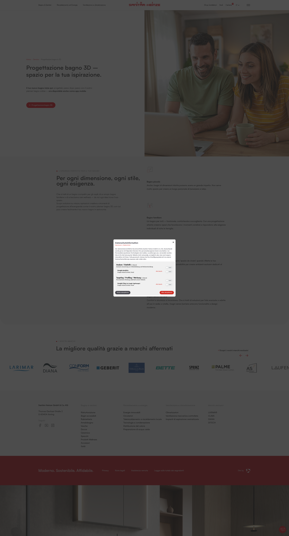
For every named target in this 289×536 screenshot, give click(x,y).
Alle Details (159, 271)
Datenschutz (126, 245)
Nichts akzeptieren (123, 292)
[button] (167, 268)
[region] (144, 276)
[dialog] (144, 268)
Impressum (118, 245)
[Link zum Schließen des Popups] (173, 243)
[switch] (169, 267)
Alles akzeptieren (166, 292)
